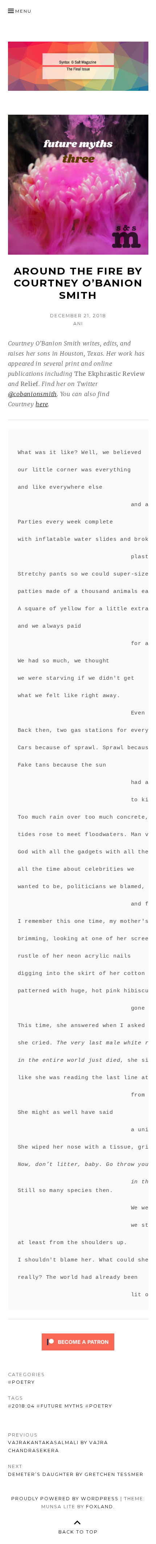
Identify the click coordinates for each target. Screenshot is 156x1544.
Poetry (23, 1382)
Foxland (99, 1506)
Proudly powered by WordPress (65, 1498)
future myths (62, 1406)
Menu (23, 11)
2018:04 (23, 1406)
